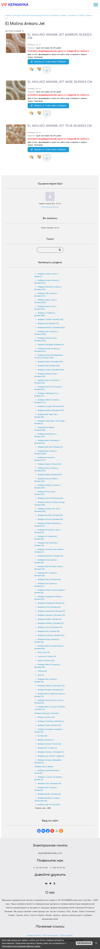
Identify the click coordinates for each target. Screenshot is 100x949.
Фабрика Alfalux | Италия (50, 474)
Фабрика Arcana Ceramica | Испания (47, 281)
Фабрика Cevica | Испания (50, 627)
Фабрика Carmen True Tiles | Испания (47, 510)
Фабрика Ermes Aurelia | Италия (46, 561)
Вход (56, 207)
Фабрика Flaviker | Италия (50, 619)
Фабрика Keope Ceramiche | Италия (47, 640)
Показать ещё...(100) (43, 808)
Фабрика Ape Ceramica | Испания (46, 452)
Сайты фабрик (66, 935)
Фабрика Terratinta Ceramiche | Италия (49, 730)
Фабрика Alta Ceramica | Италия (46, 680)
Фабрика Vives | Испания (49, 783)
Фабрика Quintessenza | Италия (45, 435)
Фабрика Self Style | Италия (50, 447)
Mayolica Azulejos (46, 740)
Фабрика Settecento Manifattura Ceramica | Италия (49, 356)
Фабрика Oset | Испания (49, 579)
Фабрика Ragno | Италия (49, 464)
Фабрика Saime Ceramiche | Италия (47, 381)
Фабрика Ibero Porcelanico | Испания (47, 441)
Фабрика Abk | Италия (49, 366)
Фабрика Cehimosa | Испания (51, 686)
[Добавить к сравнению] (46, 70)
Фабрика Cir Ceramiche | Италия (46, 537)
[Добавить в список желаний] (39, 69)
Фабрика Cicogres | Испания (51, 406)
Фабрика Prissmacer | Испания (47, 713)
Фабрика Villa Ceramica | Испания (46, 294)
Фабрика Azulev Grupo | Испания (46, 301)
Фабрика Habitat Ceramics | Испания (47, 401)
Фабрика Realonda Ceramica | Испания (48, 288)
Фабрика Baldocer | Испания (51, 327)
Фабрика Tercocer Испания (50, 519)
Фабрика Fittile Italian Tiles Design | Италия (50, 422)
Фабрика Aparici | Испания (50, 362)
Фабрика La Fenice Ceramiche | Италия (48, 778)
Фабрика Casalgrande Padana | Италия (48, 597)
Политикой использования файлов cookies (21, 946)
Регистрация (46, 207)
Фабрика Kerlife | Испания (49, 794)
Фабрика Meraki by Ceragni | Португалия (47, 799)
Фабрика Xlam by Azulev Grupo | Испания (49, 567)
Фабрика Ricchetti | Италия (50, 515)
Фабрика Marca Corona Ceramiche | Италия (50, 708)
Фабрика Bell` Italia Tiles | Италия (46, 415)
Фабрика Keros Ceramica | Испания (46, 469)
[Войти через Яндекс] (52, 831)
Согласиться (84, 943)
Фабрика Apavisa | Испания (51, 410)
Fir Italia (42, 736)
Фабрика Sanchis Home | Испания (46, 339)
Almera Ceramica (46, 660)
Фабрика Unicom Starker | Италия (46, 480)
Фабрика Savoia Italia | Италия (45, 493)
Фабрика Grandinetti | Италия (51, 603)
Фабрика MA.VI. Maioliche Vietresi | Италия (50, 695)
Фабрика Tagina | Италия (49, 725)
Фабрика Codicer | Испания (51, 370)
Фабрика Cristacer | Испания (51, 752)
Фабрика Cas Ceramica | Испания (46, 584)
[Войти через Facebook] (48, 831)
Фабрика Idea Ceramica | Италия (46, 788)
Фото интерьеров (50, 935)
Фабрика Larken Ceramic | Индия (46, 275)
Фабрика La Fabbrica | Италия (45, 314)
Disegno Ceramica (46, 717)
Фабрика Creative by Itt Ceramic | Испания (49, 701)
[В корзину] (31, 69)
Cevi (41, 675)
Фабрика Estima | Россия (49, 744)
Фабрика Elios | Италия (48, 631)
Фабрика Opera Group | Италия (45, 307)
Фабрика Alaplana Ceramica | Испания (48, 486)
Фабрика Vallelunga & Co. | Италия (47, 394)
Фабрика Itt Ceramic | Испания (45, 458)
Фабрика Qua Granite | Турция (51, 756)
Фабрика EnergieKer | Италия (51, 344)
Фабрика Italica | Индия (44, 766)
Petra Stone (44, 652)
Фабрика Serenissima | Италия (51, 611)
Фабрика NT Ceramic (47, 748)
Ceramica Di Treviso (47, 656)
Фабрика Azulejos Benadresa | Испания (48, 524)
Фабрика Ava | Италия (48, 323)
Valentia (42, 671)
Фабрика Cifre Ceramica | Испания (46, 332)
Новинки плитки (34, 935)
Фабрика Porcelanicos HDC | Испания (47, 531)
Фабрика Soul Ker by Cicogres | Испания (48, 388)
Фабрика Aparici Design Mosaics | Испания (49, 647)
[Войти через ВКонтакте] (43, 831)
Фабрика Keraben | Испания (50, 690)
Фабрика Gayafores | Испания (51, 615)
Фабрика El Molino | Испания (51, 623)
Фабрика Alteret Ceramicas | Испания (47, 665)
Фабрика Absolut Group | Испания (46, 375)
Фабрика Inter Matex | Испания (45, 428)
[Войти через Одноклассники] (61, 831)
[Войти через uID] (39, 831)
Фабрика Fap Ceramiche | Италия (46, 544)
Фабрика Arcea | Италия (49, 607)
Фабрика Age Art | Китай (49, 804)
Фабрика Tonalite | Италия (50, 319)
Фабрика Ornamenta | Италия (51, 721)
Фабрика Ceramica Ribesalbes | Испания (48, 761)
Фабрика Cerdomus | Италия (51, 635)
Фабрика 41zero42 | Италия (50, 498)
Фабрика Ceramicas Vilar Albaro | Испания (49, 550)
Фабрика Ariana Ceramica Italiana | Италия (50, 591)
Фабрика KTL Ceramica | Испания (46, 574)
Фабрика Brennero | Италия (50, 556)
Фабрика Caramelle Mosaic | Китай (47, 771)
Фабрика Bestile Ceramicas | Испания (47, 350)
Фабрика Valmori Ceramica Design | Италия (50, 503)
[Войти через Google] (57, 831)
